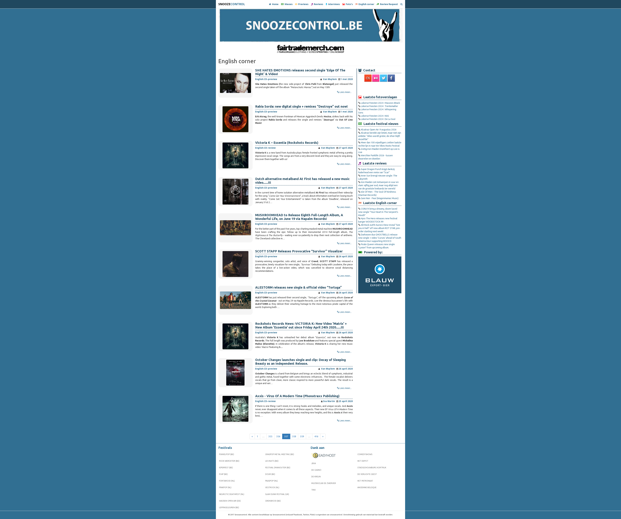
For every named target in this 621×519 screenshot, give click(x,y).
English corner (366, 4)
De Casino (316, 470)
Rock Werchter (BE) (229, 461)
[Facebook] (391, 78)
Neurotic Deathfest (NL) (231, 494)
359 (302, 436)
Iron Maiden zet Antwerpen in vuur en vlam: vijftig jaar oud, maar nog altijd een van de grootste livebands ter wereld (378, 185)
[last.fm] (368, 78)
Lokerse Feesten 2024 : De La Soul (378, 119)
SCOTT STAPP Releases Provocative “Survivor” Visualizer (299, 251)
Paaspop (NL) (271, 481)
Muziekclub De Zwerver (323, 483)
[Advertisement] (380, 88)
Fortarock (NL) (227, 481)
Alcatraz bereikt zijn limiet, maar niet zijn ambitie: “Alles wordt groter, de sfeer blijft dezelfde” (379, 136)
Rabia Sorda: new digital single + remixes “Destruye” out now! (301, 106)
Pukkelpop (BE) (226, 454)
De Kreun (316, 477)
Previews (302, 4)
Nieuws (288, 4)
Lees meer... (345, 92)
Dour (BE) (270, 474)
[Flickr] (376, 78)
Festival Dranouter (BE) (277, 467)
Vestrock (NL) (272, 487)
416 (316, 436)
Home (274, 4)
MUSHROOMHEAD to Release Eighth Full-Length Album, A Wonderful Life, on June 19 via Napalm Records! (299, 217)
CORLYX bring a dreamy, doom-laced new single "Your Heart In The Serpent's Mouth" (378, 212)
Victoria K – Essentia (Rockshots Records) (286, 142)
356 (278, 436)
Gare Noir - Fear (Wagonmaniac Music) (379, 198)
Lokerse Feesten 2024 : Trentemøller (379, 106)
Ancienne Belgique (366, 487)
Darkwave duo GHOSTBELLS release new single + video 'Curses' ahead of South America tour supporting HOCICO (379, 237)
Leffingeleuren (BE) (229, 507)
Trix (313, 490)
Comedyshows (364, 454)
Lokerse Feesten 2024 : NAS (375, 116)
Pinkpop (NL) (225, 487)
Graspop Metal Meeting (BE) (279, 454)
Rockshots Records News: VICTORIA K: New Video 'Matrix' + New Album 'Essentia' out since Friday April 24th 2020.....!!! (301, 325)
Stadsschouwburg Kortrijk (371, 467)
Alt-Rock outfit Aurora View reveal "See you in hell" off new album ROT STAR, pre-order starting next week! (379, 228)
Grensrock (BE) (273, 501)
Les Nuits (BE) (271, 461)
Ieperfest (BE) (226, 467)
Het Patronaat (365, 481)
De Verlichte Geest (367, 474)
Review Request (388, 4)
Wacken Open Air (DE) (230, 501)
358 (294, 436)
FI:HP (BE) (223, 474)
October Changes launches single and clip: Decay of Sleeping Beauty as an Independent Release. (300, 361)
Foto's (349, 4)
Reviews (318, 4)
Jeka (313, 463)
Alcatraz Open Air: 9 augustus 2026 (378, 129)
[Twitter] (384, 78)
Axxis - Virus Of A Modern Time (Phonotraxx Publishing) (297, 396)
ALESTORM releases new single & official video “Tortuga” (298, 287)
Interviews (333, 4)
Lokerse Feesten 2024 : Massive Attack (380, 103)
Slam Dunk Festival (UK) (277, 494)
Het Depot (362, 461)
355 (270, 436)
